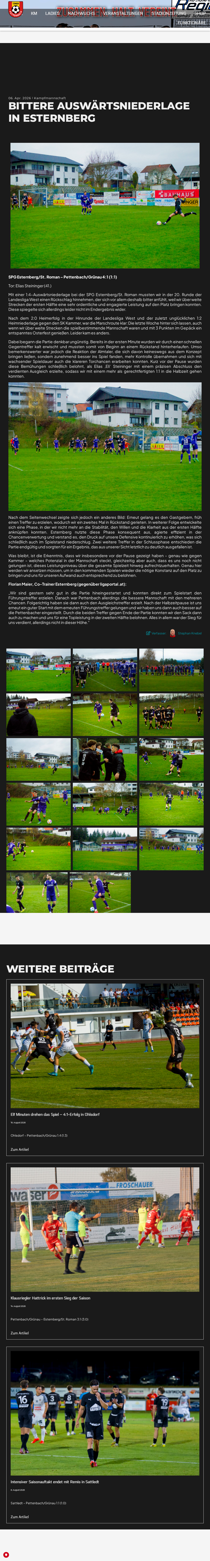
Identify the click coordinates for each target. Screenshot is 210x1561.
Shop (200, 13)
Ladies (52, 13)
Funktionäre (192, 22)
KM (34, 13)
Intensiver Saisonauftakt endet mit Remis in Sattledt (55, 1482)
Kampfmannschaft (50, 98)
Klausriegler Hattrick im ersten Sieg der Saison (50, 1298)
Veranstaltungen (123, 13)
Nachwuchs (81, 13)
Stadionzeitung (168, 13)
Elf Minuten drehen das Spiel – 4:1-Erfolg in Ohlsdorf (55, 1114)
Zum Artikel (20, 1149)
